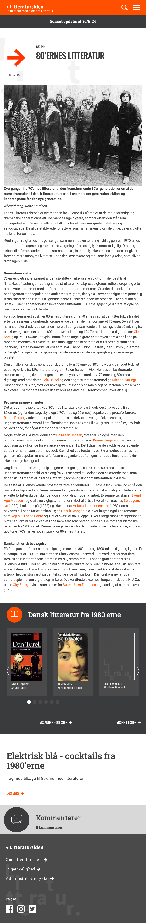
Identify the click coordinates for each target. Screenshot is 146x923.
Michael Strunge (124, 380)
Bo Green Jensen (69, 435)
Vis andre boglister (53, 722)
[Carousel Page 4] (46, 702)
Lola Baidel (51, 380)
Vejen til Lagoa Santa (27, 516)
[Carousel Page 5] (52, 702)
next (138, 671)
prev (8, 671)
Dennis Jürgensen (106, 440)
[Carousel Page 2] (34, 702)
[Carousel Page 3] (40, 702)
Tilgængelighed (20, 869)
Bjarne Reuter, (14, 418)
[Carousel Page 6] (57, 702)
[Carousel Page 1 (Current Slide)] (29, 702)
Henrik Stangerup (74, 511)
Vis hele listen (126, 722)
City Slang (20, 585)
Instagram (21, 909)
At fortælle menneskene (91, 506)
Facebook (9, 909)
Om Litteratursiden (24, 859)
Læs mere (24, 688)
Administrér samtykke (27, 878)
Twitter (32, 909)
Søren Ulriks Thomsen (79, 585)
